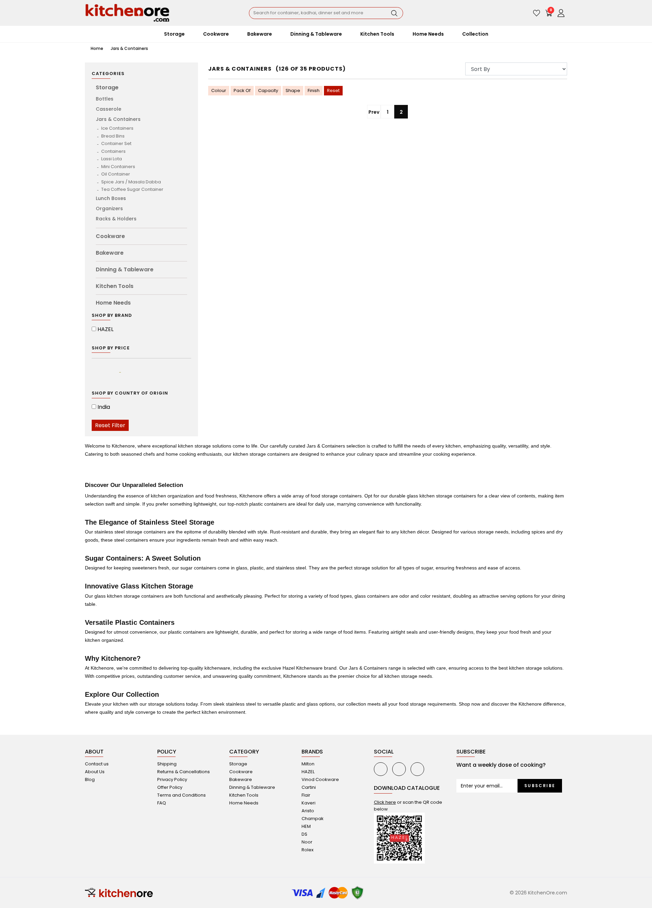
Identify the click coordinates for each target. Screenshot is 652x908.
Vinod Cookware (320, 779)
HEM (306, 826)
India (103, 407)
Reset (333, 90)
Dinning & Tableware (124, 269)
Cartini (309, 787)
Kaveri (308, 803)
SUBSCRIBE (540, 785)
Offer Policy (169, 787)
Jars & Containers (129, 48)
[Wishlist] (536, 13)
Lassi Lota (111, 159)
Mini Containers (118, 166)
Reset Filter (110, 425)
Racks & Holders (116, 218)
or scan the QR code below (408, 805)
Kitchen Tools (114, 286)
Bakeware (110, 253)
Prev (373, 112)
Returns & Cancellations (183, 771)
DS (304, 834)
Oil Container (115, 174)
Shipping (167, 764)
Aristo (308, 810)
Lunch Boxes (111, 198)
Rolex (307, 850)
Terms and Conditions (181, 795)
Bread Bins (113, 136)
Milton (308, 764)
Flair (306, 795)
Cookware (110, 236)
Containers (113, 151)
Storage (107, 87)
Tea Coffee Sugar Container (132, 189)
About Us (95, 771)
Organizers (109, 208)
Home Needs (113, 303)
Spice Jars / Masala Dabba (131, 182)
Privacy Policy (172, 779)
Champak (313, 818)
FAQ (161, 803)
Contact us (97, 764)
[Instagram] (417, 769)
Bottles (104, 98)
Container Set (116, 143)
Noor (307, 842)
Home (96, 48)
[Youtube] (380, 769)
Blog (90, 779)
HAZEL (105, 329)
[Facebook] (399, 769)
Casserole (108, 109)
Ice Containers (117, 128)
